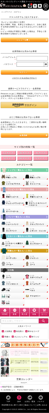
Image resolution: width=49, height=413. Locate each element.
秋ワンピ (35, 337)
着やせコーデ (33, 331)
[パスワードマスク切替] (46, 64)
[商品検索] (43, 320)
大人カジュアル (21, 337)
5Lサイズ (8, 158)
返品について (29, 405)
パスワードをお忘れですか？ (24, 78)
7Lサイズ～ (41, 158)
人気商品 (8, 331)
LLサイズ (8, 153)
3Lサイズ (24, 153)
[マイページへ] (39, 6)
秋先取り (20, 331)
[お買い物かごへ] (34, 6)
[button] (24, 105)
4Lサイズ (41, 153)
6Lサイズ (24, 158)
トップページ (6, 12)
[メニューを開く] (45, 6)
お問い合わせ (42, 405)
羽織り (7, 337)
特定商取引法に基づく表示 (12, 405)
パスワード (10, 64)
